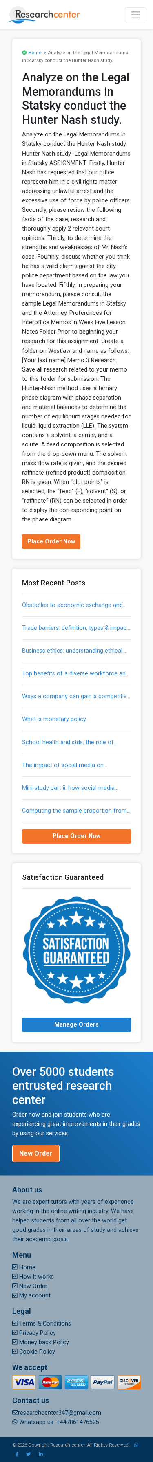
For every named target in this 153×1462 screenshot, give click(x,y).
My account (34, 1295)
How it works (36, 1276)
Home (34, 52)
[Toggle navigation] (135, 14)
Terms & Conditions (44, 1323)
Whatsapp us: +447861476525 (58, 1422)
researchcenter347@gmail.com (59, 1412)
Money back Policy (43, 1342)
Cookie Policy (36, 1351)
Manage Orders (76, 1024)
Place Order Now (51, 541)
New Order (36, 1153)
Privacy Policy (37, 1333)
